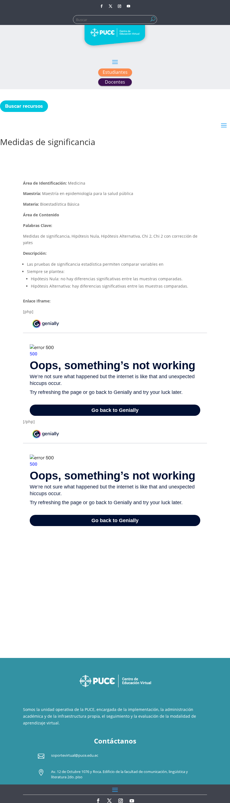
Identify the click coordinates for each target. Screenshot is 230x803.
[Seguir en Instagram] (119, 6)
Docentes (115, 82)
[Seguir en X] (110, 6)
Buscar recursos (24, 106)
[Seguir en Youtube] (128, 6)
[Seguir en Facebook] (101, 6)
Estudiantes (115, 72)
